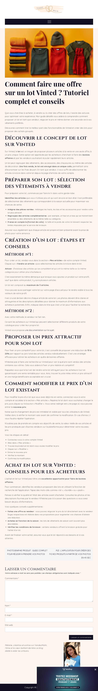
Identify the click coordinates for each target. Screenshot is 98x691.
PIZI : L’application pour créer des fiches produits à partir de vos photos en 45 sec (70, 554)
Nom (8, 605)
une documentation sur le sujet (39, 330)
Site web (9, 625)
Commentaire (12, 578)
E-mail (8, 615)
